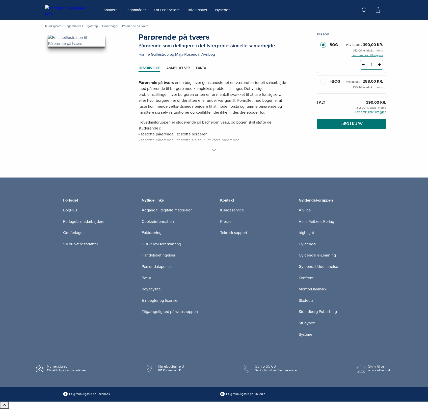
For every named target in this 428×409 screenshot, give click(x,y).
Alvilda (305, 210)
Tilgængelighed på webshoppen (170, 311)
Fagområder (136, 10)
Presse (226, 221)
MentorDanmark (312, 289)
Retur (146, 278)
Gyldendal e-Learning (317, 255)
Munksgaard (53, 26)
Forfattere (110, 10)
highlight (306, 232)
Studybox (307, 323)
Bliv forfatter (197, 10)
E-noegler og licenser (160, 300)
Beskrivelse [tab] (149, 68)
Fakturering (151, 232)
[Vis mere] (214, 150)
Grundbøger (110, 26)
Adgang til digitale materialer (167, 210)
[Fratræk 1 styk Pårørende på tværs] (363, 64)
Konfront (306, 278)
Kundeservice (232, 210)
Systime (305, 334)
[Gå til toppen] (4, 405)
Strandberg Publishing (318, 311)
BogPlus (70, 210)
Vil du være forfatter (80, 244)
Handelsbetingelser (158, 255)
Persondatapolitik (157, 266)
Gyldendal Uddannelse (318, 266)
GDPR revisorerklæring (161, 244)
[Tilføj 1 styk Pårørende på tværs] (379, 64)
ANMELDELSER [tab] (178, 68)
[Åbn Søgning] (364, 9)
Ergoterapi (92, 26)
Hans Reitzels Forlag (316, 221)
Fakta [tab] (201, 68)
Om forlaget (73, 232)
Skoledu (306, 300)
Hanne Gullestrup (153, 54)
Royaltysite (151, 289)
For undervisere (167, 10)
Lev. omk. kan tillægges (367, 55)
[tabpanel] (214, 116)
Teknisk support (233, 232)
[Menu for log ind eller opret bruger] (377, 9)
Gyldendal (307, 244)
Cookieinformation (158, 221)
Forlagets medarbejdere (84, 221)
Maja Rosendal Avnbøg (195, 54)
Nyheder (222, 10)
